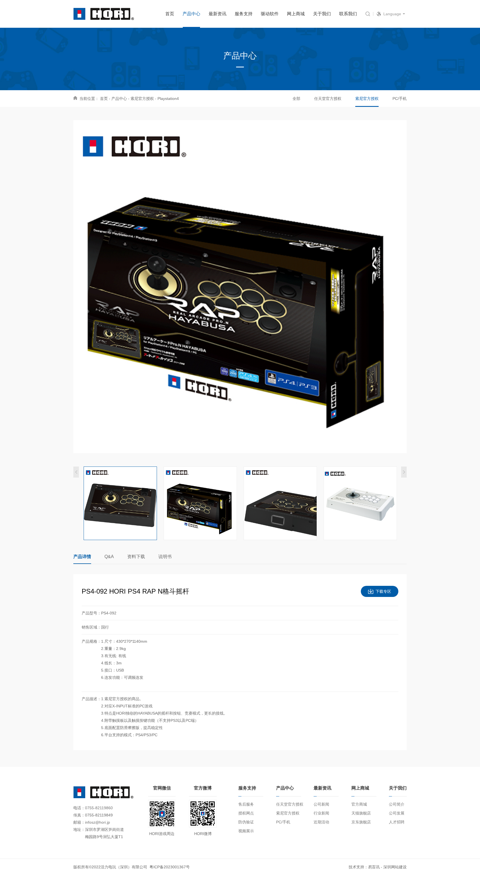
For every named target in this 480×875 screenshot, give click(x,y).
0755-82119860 (99, 808)
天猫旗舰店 (361, 813)
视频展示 (246, 831)
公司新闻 (321, 804)
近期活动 (321, 822)
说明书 (165, 556)
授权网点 (246, 813)
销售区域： (91, 627)
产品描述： (91, 699)
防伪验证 (246, 822)
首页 (104, 98)
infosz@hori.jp (97, 822)
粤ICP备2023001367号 (169, 867)
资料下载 (136, 556)
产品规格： (91, 641)
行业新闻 (321, 813)
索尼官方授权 (142, 98)
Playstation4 (168, 98)
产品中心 (119, 98)
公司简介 (396, 804)
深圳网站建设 (395, 867)
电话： (79, 808)
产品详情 (82, 556)
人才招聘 (396, 822)
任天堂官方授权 (327, 98)
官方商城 (359, 804)
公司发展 (396, 813)
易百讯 (374, 867)
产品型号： (91, 613)
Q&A (109, 556)
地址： (79, 829)
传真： (79, 815)
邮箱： (79, 822)
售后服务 (246, 804)
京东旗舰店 (361, 822)
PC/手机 (399, 98)
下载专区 (383, 591)
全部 (296, 98)
